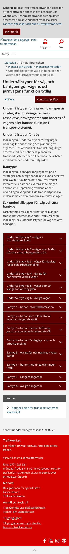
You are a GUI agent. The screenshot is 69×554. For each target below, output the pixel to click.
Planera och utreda (20, 67)
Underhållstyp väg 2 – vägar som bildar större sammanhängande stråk (31, 250)
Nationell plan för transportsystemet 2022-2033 (32, 410)
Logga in (45, 47)
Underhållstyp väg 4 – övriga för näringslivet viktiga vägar (27, 275)
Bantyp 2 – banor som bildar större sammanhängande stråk (29, 317)
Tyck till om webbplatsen (18, 512)
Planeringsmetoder (48, 67)
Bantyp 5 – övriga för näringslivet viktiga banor (32, 354)
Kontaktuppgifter (47, 99)
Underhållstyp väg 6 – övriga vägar (28, 298)
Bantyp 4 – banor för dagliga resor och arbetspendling (31, 341)
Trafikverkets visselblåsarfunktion (24, 507)
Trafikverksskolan (14, 496)
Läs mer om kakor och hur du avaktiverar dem (32, 24)
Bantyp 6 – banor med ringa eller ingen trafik (31, 366)
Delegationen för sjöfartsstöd (21, 488)
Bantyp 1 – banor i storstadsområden (30, 307)
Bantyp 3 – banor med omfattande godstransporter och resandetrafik (29, 329)
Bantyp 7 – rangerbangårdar (24, 377)
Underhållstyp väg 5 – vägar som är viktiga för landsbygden (29, 287)
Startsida (10, 62)
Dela (11, 99)
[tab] (34, 239)
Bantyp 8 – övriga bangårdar (24, 386)
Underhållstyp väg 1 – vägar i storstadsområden (25, 238)
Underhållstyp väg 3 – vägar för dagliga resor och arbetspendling (31, 263)
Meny (5, 54)
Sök (61, 47)
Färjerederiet (11, 492)
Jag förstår (11, 32)
